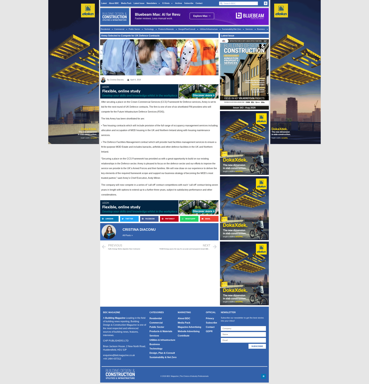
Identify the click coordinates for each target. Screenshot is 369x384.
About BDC (114, 3)
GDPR (209, 331)
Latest (104, 3)
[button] (109, 219)
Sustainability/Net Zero (231, 29)
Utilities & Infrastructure (162, 340)
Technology (149, 29)
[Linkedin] (265, 3)
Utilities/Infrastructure (209, 29)
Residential (105, 29)
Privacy (210, 318)
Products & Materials (160, 331)
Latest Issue (139, 3)
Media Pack (126, 3)
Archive (178, 3)
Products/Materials (166, 29)
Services (249, 29)
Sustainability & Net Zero (163, 357)
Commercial (119, 29)
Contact (199, 3)
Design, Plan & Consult (162, 353)
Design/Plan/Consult (186, 29)
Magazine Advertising (189, 327)
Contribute (183, 335)
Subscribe (188, 3)
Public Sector (134, 29)
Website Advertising (189, 331)
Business (261, 29)
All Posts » (128, 235)
